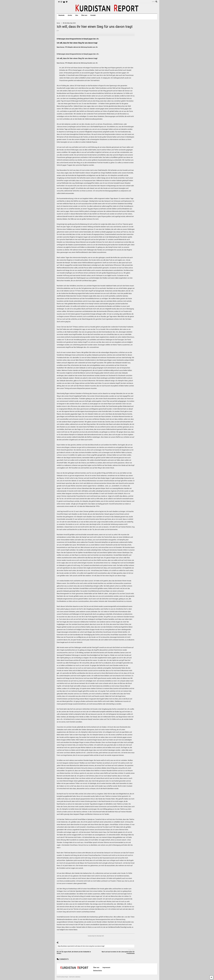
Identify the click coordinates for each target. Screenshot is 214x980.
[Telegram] (59, 2)
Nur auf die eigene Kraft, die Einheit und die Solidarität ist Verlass (74, 952)
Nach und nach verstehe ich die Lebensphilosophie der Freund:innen (118, 952)
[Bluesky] (64, 2)
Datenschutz (97, 970)
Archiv (70, 15)
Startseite (61, 15)
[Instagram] (61, 2)
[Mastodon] (66, 2)
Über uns (84, 15)
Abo (76, 15)
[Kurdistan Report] (107, 10)
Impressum (106, 967)
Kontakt (93, 15)
